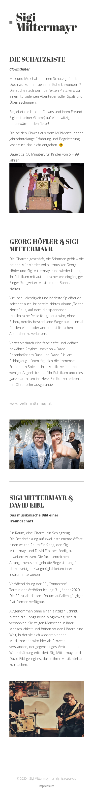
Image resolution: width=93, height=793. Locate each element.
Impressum (46, 786)
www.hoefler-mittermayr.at (30, 403)
